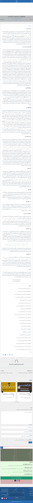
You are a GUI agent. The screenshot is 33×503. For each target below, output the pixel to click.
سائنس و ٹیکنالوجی (30, 453)
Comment (30, 424)
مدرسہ (31, 460)
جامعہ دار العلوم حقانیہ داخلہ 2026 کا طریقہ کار (27, 464)
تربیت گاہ (31, 451)
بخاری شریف (22, 291)
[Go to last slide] (30, 392)
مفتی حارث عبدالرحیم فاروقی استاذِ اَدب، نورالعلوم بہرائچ (16, 364)
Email (30, 435)
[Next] (2, 392)
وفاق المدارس (14, 460)
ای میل (15, 489)
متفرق (14, 449)
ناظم (13, 397)
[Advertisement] (16, 9)
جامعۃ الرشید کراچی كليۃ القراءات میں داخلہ (28, 474)
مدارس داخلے (14, 458)
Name (30, 431)
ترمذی (29, 288)
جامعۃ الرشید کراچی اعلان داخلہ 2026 (28, 467)
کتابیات (31, 458)
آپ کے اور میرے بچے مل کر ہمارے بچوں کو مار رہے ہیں (6, 372)
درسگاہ (31, 449)
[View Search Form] (32, 1)
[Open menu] (1, 1)
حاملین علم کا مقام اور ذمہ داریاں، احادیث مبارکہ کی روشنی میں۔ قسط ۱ (25, 372)
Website (30, 439)
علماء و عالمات (31, 19)
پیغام (23, 492)
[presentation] (24, 387)
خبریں (14, 451)
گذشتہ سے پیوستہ (29, 26)
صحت (14, 453)
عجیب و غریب (30, 456)
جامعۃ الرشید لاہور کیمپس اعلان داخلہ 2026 (27, 471)
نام (23, 489)
